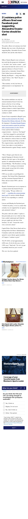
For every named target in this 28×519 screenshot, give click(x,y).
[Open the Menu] (2, 2)
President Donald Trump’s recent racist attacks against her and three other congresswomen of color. (14, 125)
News (4, 13)
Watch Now (23, 2)
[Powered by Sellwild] (24, 354)
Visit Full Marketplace (21, 261)
